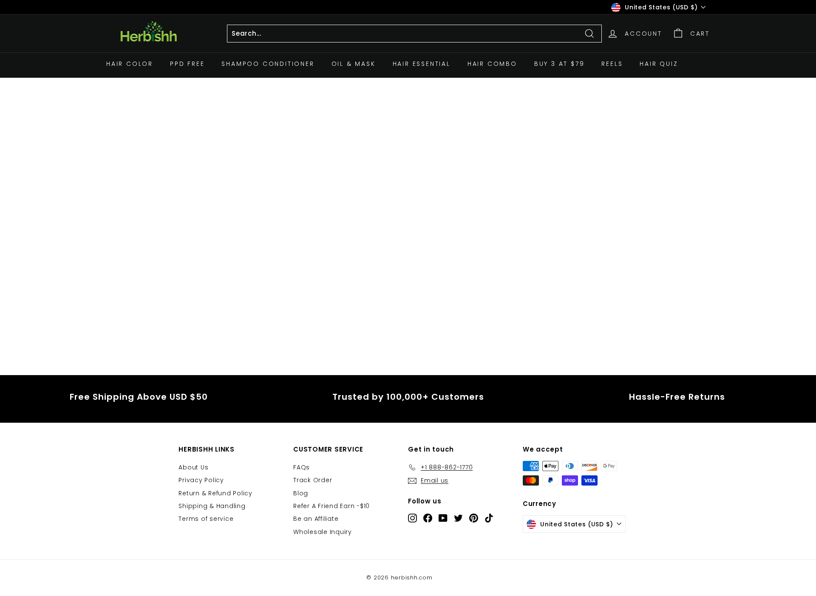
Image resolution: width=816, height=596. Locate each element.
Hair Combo (492, 63)
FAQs (301, 467)
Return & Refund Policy (215, 493)
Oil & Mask (354, 63)
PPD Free (187, 63)
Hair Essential (421, 63)
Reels (612, 63)
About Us (193, 467)
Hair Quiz (659, 63)
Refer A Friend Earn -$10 (331, 506)
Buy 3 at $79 (559, 63)
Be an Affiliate (315, 518)
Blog (300, 493)
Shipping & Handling (211, 506)
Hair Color (129, 63)
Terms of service (205, 518)
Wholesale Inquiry (322, 532)
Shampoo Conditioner (267, 63)
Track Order (312, 480)
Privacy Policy (201, 480)
